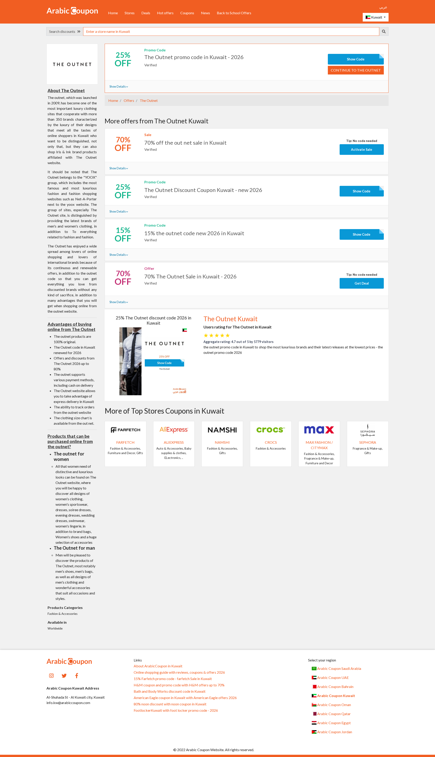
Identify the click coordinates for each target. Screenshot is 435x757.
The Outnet (148, 100)
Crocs (271, 442)
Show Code (356, 59)
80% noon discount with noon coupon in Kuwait (170, 704)
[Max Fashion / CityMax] (319, 429)
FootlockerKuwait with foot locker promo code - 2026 (176, 710)
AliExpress (174, 442)
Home (113, 13)
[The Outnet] (72, 64)
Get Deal (362, 283)
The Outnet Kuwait (230, 319)
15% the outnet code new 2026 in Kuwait (194, 233)
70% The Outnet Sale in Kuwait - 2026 (190, 276)
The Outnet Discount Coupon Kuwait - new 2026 (203, 190)
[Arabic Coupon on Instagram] (51, 675)
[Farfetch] (125, 429)
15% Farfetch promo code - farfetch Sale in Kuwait (173, 679)
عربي (383, 7)
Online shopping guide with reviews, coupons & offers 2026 (179, 672)
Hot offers (165, 13)
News (205, 13)
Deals (145, 13)
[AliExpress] (174, 429)
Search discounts (63, 31)
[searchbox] (231, 31)
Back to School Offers (234, 13)
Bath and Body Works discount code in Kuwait (169, 691)
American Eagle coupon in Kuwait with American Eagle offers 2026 (185, 698)
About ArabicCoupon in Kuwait (158, 666)
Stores (130, 13)
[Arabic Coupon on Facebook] (77, 675)
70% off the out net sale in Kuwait (185, 142)
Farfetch (125, 442)
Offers (128, 100)
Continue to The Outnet (356, 70)
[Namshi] (222, 429)
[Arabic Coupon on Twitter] (64, 675)
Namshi (222, 442)
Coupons (187, 13)
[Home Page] (72, 10)
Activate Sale (361, 149)
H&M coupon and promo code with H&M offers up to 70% (179, 685)
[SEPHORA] (368, 429)
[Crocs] (271, 429)
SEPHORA (367, 442)
